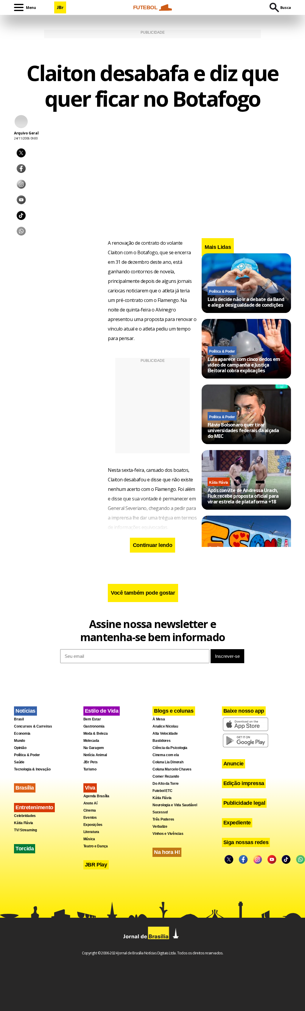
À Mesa (158, 719)
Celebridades (25, 816)
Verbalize (159, 826)
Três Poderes (163, 819)
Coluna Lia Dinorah (167, 762)
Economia (22, 733)
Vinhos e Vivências (167, 834)
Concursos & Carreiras (33, 726)
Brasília (24, 788)
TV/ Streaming (25, 830)
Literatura (91, 832)
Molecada (91, 741)
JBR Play (96, 865)
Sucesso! (160, 812)
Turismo (90, 769)
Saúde (19, 762)
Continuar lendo (152, 545)
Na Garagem (93, 748)
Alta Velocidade (165, 733)
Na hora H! (167, 852)
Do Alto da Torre (165, 783)
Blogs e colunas (174, 711)
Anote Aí (90, 803)
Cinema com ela (165, 755)
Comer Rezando (165, 776)
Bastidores (161, 741)
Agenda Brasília (96, 796)
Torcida (24, 849)
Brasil (19, 719)
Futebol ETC (162, 791)
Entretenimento (34, 807)
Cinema (89, 810)
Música (89, 839)
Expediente (237, 823)
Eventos (90, 817)
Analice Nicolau (165, 726)
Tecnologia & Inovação (32, 769)
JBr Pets (90, 762)
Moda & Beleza (95, 733)
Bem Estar (92, 719)
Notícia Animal (95, 755)
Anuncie (233, 764)
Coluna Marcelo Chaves (172, 769)
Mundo (19, 741)
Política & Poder (222, 291)
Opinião (20, 748)
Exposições (93, 825)
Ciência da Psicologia (169, 748)
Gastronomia (94, 726)
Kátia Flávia (218, 482)
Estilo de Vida (102, 711)
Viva (90, 788)
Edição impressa (243, 783)
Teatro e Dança (95, 846)
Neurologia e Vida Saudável (174, 805)
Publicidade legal (244, 803)
